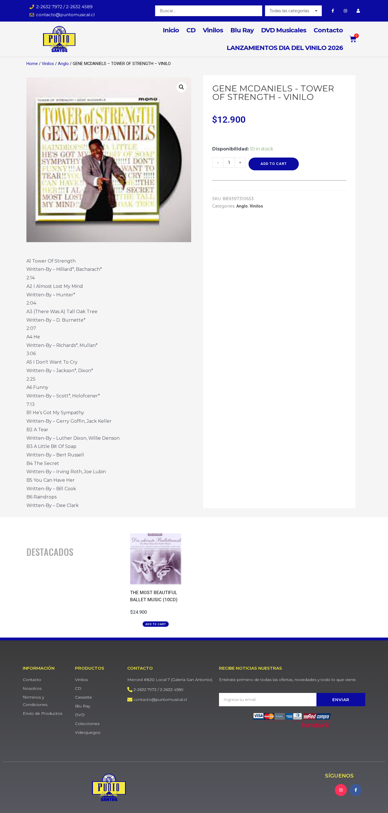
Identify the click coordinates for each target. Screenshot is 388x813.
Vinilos (213, 30)
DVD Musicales (283, 30)
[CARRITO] (353, 39)
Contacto (328, 30)
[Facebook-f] (332, 10)
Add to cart (273, 164)
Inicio (171, 30)
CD (190, 30)
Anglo (63, 63)
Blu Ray (242, 30)
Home (32, 63)
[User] (358, 10)
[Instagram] (345, 10)
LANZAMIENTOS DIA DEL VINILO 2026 (285, 48)
